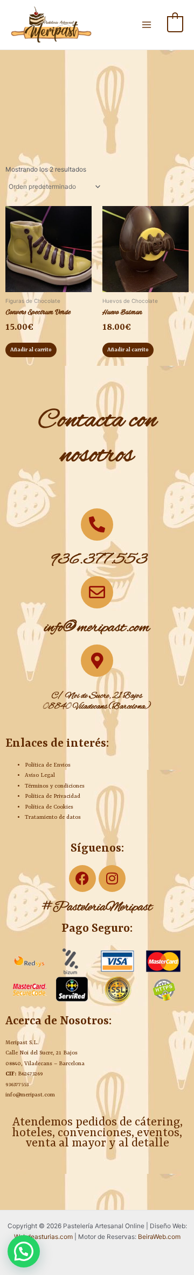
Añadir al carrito (31, 349)
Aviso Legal (40, 775)
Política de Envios (48, 765)
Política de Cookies (49, 807)
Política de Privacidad (52, 796)
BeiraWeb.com (159, 1237)
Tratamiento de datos (53, 817)
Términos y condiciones (55, 786)
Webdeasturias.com (43, 1237)
